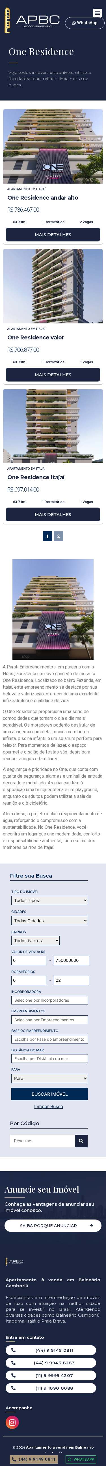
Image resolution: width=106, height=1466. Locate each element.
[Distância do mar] (53, 1058)
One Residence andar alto (42, 198)
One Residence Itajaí (35, 477)
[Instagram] (12, 1422)
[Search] (81, 1141)
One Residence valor (35, 337)
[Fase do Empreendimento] (53, 1039)
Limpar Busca (48, 1106)
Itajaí (41, 189)
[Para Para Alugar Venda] (49, 1078)
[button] (97, 13)
